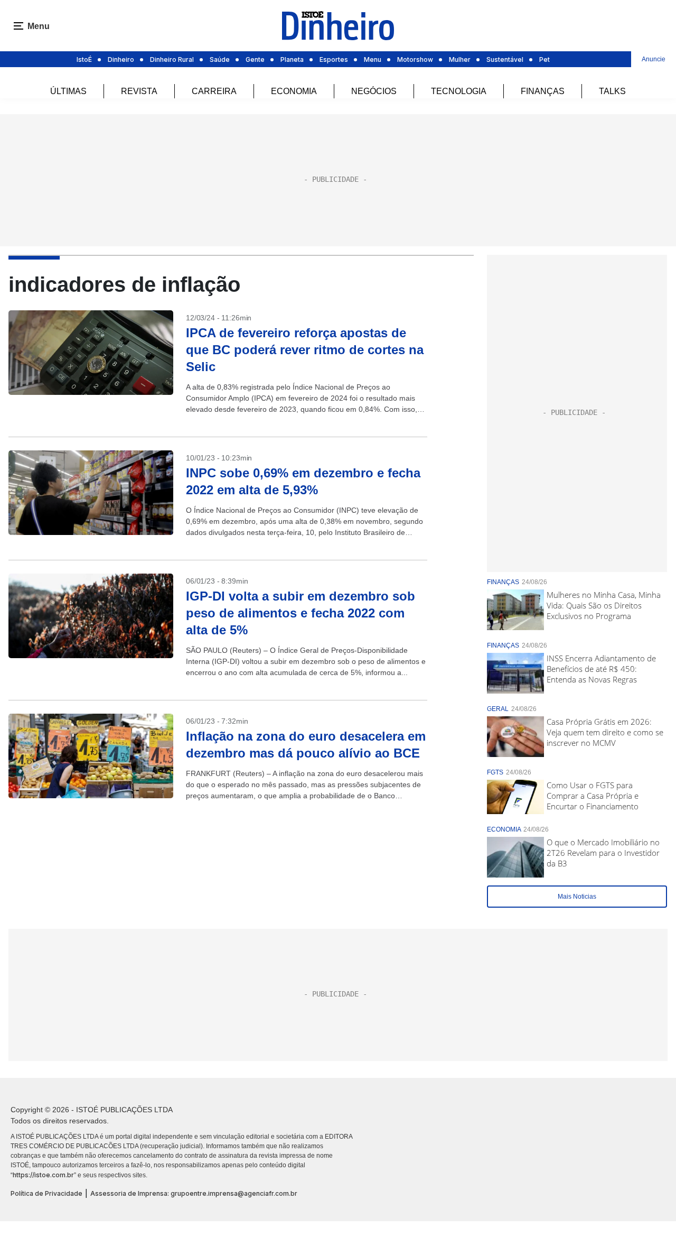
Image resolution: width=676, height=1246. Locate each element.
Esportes (334, 59)
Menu (372, 59)
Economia (294, 91)
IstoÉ (84, 59)
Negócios (374, 91)
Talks (612, 91)
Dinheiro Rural (172, 59)
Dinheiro (121, 59)
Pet (544, 59)
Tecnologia (458, 91)
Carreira (214, 91)
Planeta (292, 59)
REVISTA (139, 91)
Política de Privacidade (46, 1193)
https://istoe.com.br (43, 1175)
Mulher (460, 59)
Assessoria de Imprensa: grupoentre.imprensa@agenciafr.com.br (193, 1193)
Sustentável (504, 59)
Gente (255, 59)
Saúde (220, 59)
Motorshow (415, 59)
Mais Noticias (577, 896)
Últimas (68, 91)
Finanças (543, 91)
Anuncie (653, 59)
